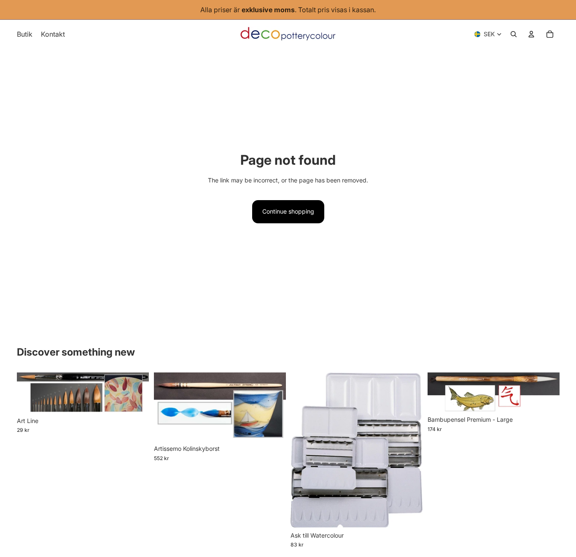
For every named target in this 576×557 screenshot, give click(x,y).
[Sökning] (513, 34)
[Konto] (531, 34)
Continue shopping (288, 211)
